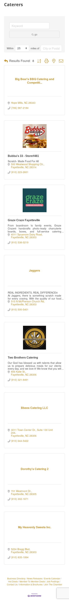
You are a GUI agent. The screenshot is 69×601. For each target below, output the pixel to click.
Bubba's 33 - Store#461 (23, 155)
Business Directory (16, 578)
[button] (6, 61)
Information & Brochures (30, 584)
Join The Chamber (53, 584)
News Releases (34, 578)
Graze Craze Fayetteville (24, 220)
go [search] (35, 34)
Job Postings (53, 581)
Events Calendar (52, 578)
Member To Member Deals (32, 581)
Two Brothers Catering (23, 357)
